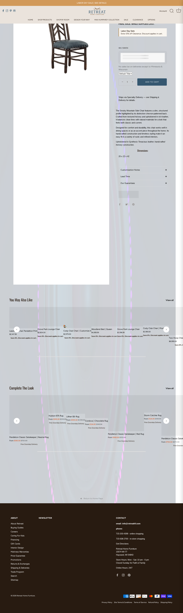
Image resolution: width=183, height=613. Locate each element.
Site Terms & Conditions (123, 602)
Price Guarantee (18, 556)
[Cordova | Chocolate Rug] (96, 406)
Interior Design (17, 548)
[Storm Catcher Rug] (152, 404)
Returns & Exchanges (20, 564)
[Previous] (17, 329)
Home (30, 20)
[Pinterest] (129, 575)
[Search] (172, 11)
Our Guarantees (128, 183)
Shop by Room (62, 20)
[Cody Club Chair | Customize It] (77, 317)
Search (14, 576)
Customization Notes (130, 170)
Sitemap (14, 580)
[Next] (166, 329)
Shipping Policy (166, 602)
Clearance (138, 20)
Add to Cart (152, 82)
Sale (126, 20)
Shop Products (45, 20)
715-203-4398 (122, 533)
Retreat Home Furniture (26, 596)
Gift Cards (15, 544)
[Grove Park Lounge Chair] (50, 316)
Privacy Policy (107, 602)
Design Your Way (82, 20)
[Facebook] (117, 575)
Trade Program (17, 572)
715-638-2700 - (123, 539)
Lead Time (125, 176)
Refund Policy (153, 602)
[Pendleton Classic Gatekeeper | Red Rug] (126, 413)
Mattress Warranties (20, 552)
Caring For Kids (17, 535)
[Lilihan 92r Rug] (75, 404)
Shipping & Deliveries (20, 568)
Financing (15, 540)
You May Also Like (20, 299)
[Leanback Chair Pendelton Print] (23, 317)
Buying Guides (17, 527)
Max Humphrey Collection (106, 20)
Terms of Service (140, 602)
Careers (14, 531)
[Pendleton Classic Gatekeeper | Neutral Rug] (29, 414)
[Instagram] (123, 575)
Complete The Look (21, 388)
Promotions (16, 560)
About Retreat (17, 523)
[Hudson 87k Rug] (57, 404)
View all (170, 300)
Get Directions (122, 544)
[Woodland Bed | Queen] (104, 316)
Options (151, 20)
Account (163, 11)
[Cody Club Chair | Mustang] (156, 316)
